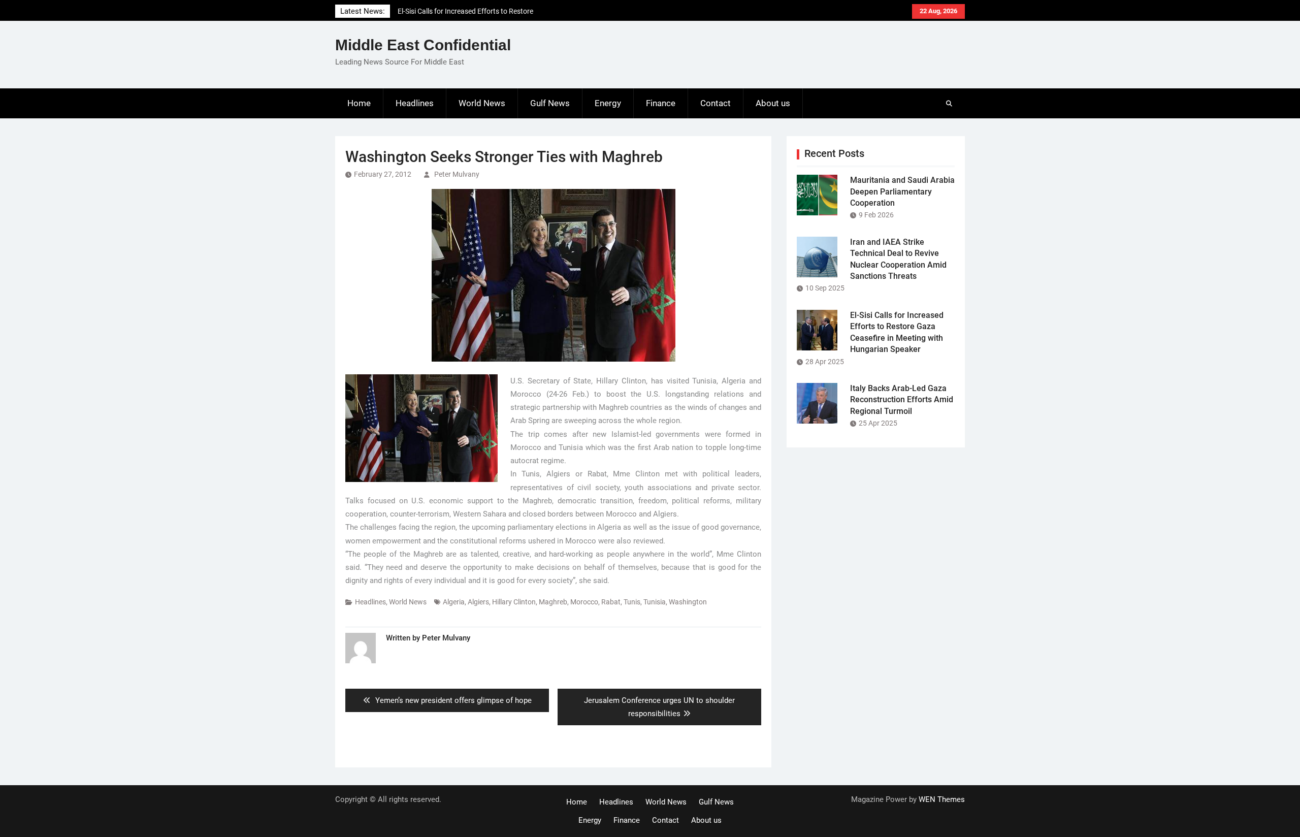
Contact (715, 103)
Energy (608, 103)
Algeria (454, 602)
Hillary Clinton (514, 602)
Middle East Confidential (423, 45)
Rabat (611, 602)
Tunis (632, 602)
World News (482, 103)
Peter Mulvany (456, 174)
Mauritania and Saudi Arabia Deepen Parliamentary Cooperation (902, 191)
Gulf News (550, 103)
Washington (688, 602)
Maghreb (553, 602)
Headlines (415, 103)
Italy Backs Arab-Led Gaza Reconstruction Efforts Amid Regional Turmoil (901, 399)
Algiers (478, 602)
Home (359, 103)
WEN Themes (942, 799)
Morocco (584, 602)
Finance (660, 103)
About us (773, 103)
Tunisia (654, 602)
